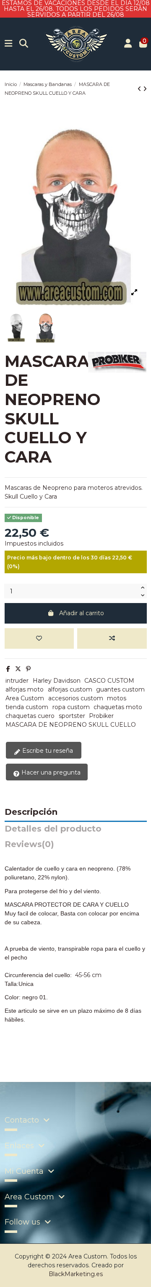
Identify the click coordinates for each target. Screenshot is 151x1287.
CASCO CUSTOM (109, 680)
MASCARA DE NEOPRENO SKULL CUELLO (70, 724)
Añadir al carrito (81, 613)
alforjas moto (24, 689)
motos (116, 698)
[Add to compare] (111, 638)
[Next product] (145, 89)
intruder (17, 680)
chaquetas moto (118, 707)
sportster (72, 716)
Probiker (101, 716)
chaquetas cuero (30, 716)
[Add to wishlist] (39, 638)
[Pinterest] (28, 669)
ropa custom (71, 707)
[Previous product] (140, 89)
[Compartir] (8, 669)
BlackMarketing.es (76, 1274)
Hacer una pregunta (50, 772)
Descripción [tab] (31, 812)
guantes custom (120, 689)
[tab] (76, 846)
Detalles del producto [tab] (53, 829)
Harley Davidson (57, 680)
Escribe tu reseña (47, 750)
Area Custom (24, 698)
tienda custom (26, 707)
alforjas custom (70, 689)
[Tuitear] (18, 669)
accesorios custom (75, 698)
